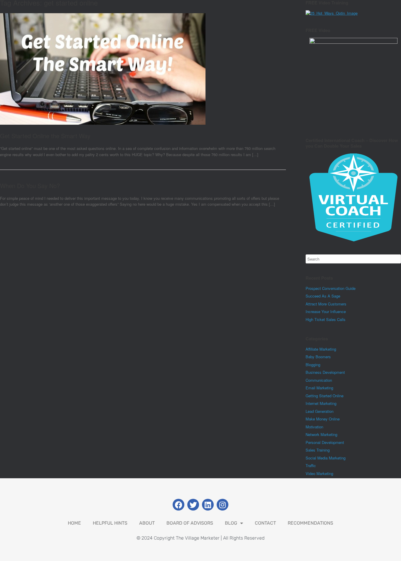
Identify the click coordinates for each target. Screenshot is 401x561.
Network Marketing (321, 434)
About (147, 523)
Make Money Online (323, 419)
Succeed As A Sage (323, 296)
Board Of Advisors (189, 523)
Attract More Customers (326, 304)
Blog (231, 523)
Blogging (313, 364)
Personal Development (325, 442)
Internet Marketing (321, 403)
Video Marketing (319, 473)
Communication (319, 380)
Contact (265, 523)
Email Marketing (319, 388)
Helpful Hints (110, 523)
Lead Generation (319, 411)
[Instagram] (222, 505)
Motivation (314, 427)
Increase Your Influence (326, 311)
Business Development (325, 372)
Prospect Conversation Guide (330, 288)
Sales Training (318, 450)
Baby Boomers (318, 356)
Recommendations (310, 523)
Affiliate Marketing (321, 349)
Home (74, 523)
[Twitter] (193, 505)
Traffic (311, 465)
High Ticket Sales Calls (326, 319)
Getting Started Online (324, 395)
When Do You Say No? (30, 185)
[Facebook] (178, 505)
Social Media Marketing (326, 458)
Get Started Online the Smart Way (45, 135)
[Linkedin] (208, 505)
